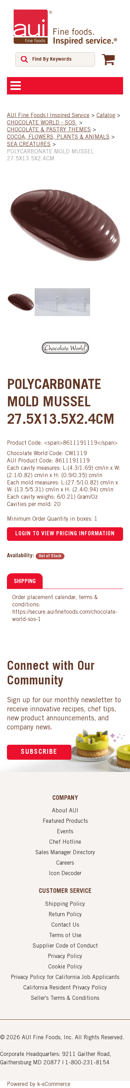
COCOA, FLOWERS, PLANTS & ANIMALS (58, 137)
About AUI (65, 811)
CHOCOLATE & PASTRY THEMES (49, 130)
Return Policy (65, 915)
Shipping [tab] (25, 581)
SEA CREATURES (29, 144)
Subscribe (39, 752)
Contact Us (65, 925)
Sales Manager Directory (65, 853)
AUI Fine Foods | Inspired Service (48, 115)
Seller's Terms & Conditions (65, 998)
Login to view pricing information (65, 534)
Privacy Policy (65, 956)
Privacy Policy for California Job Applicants (65, 977)
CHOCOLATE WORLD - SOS (42, 123)
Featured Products (65, 821)
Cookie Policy (65, 967)
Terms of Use (65, 935)
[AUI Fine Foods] (65, 27)
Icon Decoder (65, 873)
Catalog (105, 115)
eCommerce (56, 1084)
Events (65, 832)
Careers (65, 863)
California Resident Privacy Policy (65, 988)
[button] (108, 59)
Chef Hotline (65, 842)
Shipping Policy (65, 904)
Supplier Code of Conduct (65, 946)
